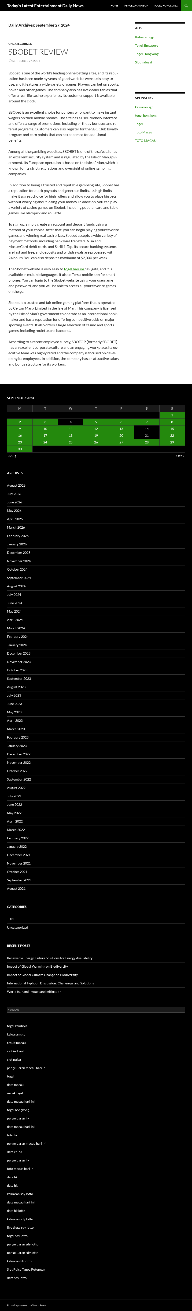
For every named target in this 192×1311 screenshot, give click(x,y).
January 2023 (17, 746)
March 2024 (16, 628)
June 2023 (14, 704)
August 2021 (16, 888)
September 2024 (19, 578)
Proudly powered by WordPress (26, 1305)
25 (71, 442)
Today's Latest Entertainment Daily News (45, 5)
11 (71, 429)
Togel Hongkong (147, 54)
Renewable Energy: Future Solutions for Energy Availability (49, 958)
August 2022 (16, 788)
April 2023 (15, 720)
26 (96, 442)
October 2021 (17, 872)
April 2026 (15, 519)
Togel (139, 124)
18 (71, 435)
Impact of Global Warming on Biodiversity (37, 966)
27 (121, 442)
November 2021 (19, 863)
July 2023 (14, 695)
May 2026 (14, 511)
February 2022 (18, 838)
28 (147, 442)
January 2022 (17, 846)
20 (121, 435)
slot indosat (15, 1051)
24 (45, 442)
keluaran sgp (144, 107)
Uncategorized (20, 43)
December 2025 (18, 552)
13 (121, 429)
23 (20, 442)
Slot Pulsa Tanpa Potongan (26, 1269)
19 (96, 435)
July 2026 (14, 494)
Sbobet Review (38, 51)
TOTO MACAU (145, 141)
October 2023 (17, 670)
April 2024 (15, 620)
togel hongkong (146, 115)
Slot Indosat (143, 62)
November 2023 (19, 662)
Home (114, 5)
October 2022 (17, 771)
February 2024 (18, 636)
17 (45, 435)
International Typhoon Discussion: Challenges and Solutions (50, 983)
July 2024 (14, 594)
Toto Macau (143, 132)
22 (172, 435)
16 (20, 435)
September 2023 (19, 678)
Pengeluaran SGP (136, 5)
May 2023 (14, 712)
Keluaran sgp (144, 37)
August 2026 (16, 485)
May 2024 (14, 611)
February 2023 (18, 737)
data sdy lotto (17, 1278)
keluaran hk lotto (19, 1261)
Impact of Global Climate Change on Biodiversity (42, 975)
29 (172, 442)
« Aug (12, 456)
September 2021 (19, 880)
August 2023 (16, 687)
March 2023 (16, 729)
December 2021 (18, 855)
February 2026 (18, 536)
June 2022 (14, 804)
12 (96, 429)
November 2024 (19, 561)
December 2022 (18, 754)
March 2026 (16, 527)
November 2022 (19, 762)
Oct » (180, 456)
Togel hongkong (166, 5)
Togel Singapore (146, 45)
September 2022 (19, 779)
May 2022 (14, 813)
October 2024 (17, 569)
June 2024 (14, 603)
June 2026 (14, 502)
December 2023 (18, 653)
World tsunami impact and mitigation (34, 992)
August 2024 (16, 586)
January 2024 (17, 645)
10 (45, 429)
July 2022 (14, 796)
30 (20, 449)
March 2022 (16, 830)
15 (172, 429)
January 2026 (17, 544)
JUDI (10, 919)
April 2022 (15, 821)
